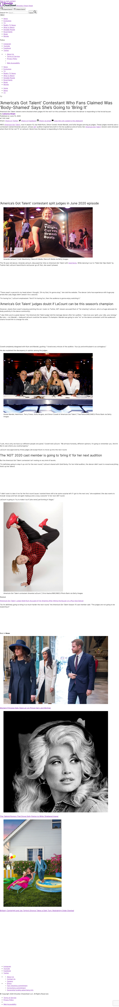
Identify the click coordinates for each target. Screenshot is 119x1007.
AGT (34, 127)
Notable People (9, 30)
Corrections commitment (16, 988)
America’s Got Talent (12, 125)
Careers (10, 981)
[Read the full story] (55, 703)
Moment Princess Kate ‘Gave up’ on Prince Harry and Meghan (25, 708)
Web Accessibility (13, 63)
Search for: (4, 13)
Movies (6, 36)
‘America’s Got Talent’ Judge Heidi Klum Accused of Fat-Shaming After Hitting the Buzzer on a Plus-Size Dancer (42, 601)
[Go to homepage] (8, 963)
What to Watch (9, 27)
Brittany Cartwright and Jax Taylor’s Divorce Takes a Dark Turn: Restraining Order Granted (37, 911)
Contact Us (11, 979)
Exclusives (7, 21)
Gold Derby (72, 263)
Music (5, 34)
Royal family (7, 32)
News (5, 19)
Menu (2, 15)
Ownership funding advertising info (20, 990)
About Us (10, 54)
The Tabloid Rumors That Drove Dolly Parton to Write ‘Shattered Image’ (29, 816)
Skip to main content (8, 1)
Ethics (9, 983)
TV (4, 23)
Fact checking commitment (17, 986)
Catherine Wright (8, 114)
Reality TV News (9, 25)
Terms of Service (13, 56)
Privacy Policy (12, 59)
